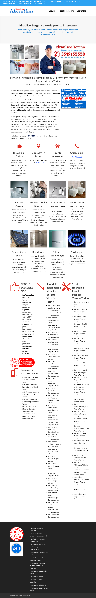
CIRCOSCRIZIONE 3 (40, 2)
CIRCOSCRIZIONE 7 (25, 4)
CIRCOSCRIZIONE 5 (72, 2)
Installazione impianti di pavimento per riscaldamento (37, 546)
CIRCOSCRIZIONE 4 (56, 2)
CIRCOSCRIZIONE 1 (9, 2)
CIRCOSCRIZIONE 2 (25, 2)
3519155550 (32, 136)
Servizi (52, 11)
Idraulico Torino (66, 11)
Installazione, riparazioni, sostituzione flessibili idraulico (38, 565)
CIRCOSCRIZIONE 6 (9, 4)
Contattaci (81, 11)
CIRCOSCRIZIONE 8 (40, 4)
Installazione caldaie (36, 577)
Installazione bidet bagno (38, 585)
